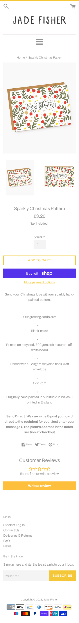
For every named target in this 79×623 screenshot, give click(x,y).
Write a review (39, 486)
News (7, 546)
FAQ (6, 541)
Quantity (39, 236)
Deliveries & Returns (17, 535)
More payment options (39, 282)
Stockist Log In (14, 525)
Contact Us (11, 530)
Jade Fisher (50, 599)
